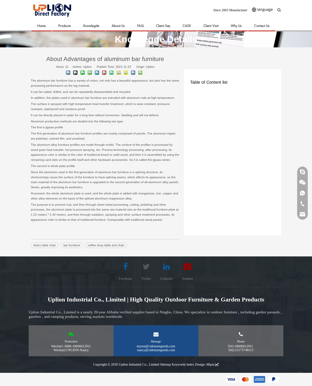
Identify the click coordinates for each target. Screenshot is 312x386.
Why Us (236, 25)
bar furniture (71, 245)
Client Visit (210, 25)
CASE (187, 25)
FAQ (140, 25)
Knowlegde (91, 25)
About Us (118, 25)
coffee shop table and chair (106, 245)
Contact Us (262, 25)
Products (64, 25)
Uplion (150, 66)
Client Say (163, 25)
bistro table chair (45, 245)
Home (41, 25)
